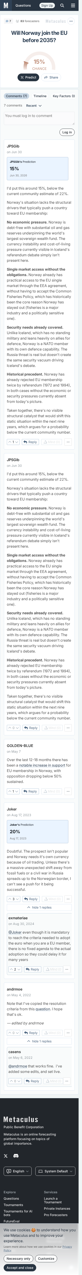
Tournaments (13, 1205)
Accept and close (20, 1268)
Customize (46, 1258)
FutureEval (12, 1221)
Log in (67, 132)
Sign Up (47, 5)
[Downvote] (16, 442)
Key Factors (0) (64, 96)
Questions (11, 1198)
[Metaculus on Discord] (16, 1156)
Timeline (39, 96)
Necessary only (18, 1258)
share (53, 77)
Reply (32, 442)
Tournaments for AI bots (18, 1213)
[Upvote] (10, 442)
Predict (30, 77)
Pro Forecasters (56, 1215)
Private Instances (57, 1208)
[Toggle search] (62, 5)
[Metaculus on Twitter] (6, 1156)
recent (31, 105)
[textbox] (39, 310)
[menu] (68, 442)
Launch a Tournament (53, 1200)
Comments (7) (16, 96)
